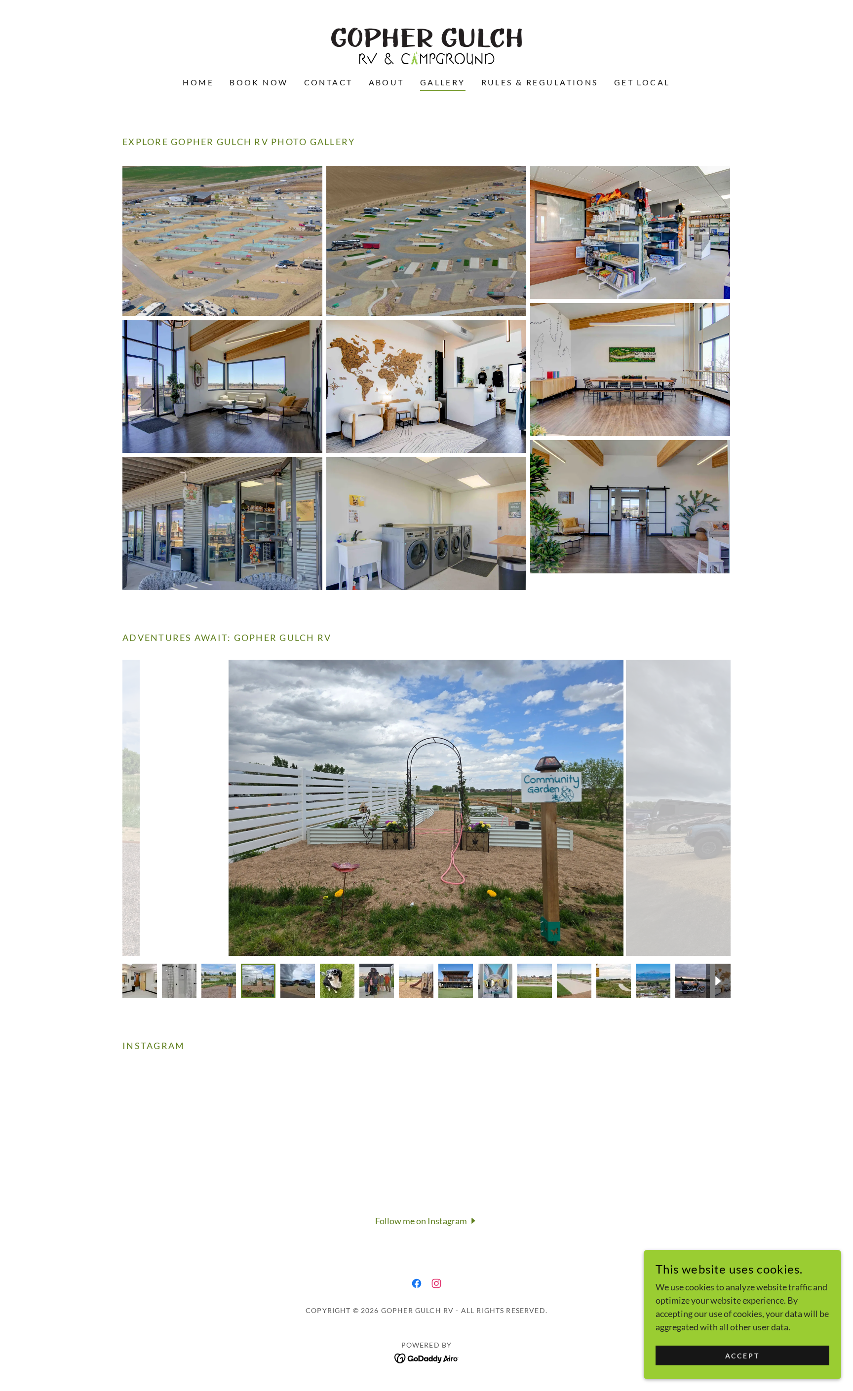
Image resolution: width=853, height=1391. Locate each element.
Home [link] (198, 82)
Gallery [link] (442, 82)
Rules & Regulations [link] (539, 82)
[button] (426, 1220)
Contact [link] (328, 82)
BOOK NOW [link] (259, 82)
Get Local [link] (642, 82)
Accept (742, 1356)
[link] (426, 44)
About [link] (386, 82)
